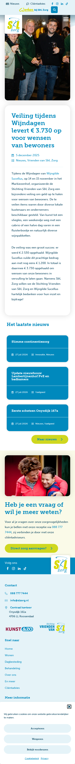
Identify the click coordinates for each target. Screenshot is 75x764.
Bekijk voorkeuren (37, 749)
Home (9, 648)
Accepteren (37, 728)
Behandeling (12, 668)
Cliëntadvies (12, 688)
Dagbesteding (13, 661)
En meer (10, 681)
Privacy (44, 758)
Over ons (10, 675)
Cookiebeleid (32, 758)
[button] (69, 707)
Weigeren (37, 739)
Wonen (9, 655)
